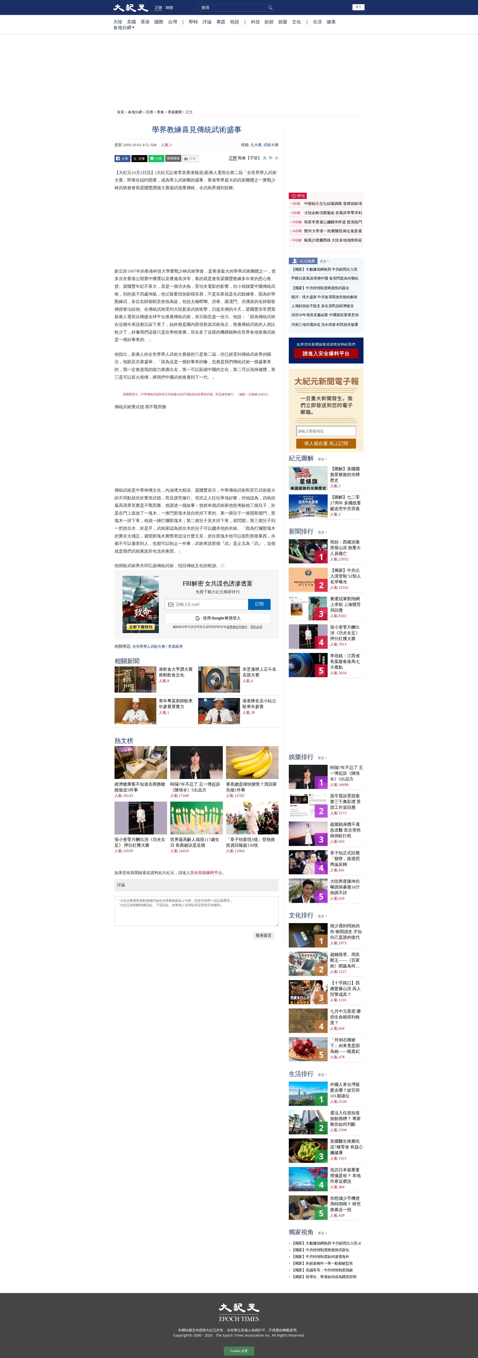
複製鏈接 (173, 158)
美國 (131, 22)
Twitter (139, 158)
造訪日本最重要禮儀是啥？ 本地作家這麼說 (345, 1176)
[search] (236, 7)
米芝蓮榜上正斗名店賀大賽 (259, 672)
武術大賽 (271, 145)
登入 (358, 7)
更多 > (324, 261)
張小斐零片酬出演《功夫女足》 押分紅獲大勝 (140, 842)
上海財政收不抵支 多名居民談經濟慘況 (322, 306)
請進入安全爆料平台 (326, 353)
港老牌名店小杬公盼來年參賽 (259, 704)
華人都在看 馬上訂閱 (326, 443)
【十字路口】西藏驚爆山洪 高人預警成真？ (345, 989)
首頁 (120, 112)
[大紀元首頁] (130, 7)
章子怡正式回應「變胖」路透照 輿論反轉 (345, 859)
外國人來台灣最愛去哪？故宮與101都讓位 (345, 1090)
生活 (317, 22)
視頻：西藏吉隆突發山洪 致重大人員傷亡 (345, 548)
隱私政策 (256, 627)
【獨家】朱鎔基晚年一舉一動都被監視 (322, 1263)
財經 (269, 22)
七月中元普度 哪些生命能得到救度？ (345, 1017)
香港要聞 (175, 112)
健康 (331, 22)
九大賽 (256, 145)
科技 (255, 22)
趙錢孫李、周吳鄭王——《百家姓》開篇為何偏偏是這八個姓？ (345, 960)
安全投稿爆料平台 (206, 873)
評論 (207, 22)
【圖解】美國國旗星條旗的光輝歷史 (345, 475)
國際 (158, 22)
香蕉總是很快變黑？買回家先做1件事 (251, 787)
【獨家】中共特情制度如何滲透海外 (320, 1257)
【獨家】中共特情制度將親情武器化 (320, 288)
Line (156, 158)
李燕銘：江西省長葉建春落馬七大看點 (345, 661)
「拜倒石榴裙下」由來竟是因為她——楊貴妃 (345, 1046)
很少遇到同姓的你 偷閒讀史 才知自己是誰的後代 (346, 932)
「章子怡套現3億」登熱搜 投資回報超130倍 (250, 842)
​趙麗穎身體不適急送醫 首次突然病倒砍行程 (345, 830)
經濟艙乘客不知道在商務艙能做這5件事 (140, 787)
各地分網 (122, 27)
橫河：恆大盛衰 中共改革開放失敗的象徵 (324, 297)
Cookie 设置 (239, 1351)
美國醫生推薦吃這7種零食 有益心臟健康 (346, 1147)
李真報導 (175, 647)
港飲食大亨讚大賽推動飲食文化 (176, 672)
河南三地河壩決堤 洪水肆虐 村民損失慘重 (324, 325)
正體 (158, 7)
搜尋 (269, 7)
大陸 (117, 22)
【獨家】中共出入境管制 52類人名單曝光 (345, 576)
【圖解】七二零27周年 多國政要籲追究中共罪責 (345, 503)
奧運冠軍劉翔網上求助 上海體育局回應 (345, 604)
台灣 (172, 22)
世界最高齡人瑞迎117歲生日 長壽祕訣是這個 (194, 842)
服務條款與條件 (237, 627)
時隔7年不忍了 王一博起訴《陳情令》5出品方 (195, 787)
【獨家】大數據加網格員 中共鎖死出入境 (324, 269)
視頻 (234, 22)
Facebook (122, 158)
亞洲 (149, 112)
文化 (296, 22)
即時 (193, 22)
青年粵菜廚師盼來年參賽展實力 (176, 704)
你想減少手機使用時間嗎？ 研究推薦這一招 (345, 1204)
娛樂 (282, 22)
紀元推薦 (307, 260)
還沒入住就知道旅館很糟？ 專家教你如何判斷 (345, 1119)
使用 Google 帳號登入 (222, 618)
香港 (145, 22)
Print (190, 158)
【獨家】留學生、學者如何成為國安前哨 (323, 1277)
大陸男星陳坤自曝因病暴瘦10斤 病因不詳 (345, 887)
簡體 (169, 7)
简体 (242, 158)
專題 (220, 22)
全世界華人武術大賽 (148, 647)
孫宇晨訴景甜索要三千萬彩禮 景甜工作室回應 (345, 802)
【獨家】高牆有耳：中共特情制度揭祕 (322, 1270)
